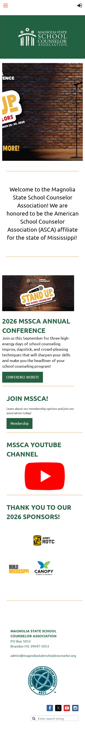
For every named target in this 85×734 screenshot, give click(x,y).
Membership (19, 423)
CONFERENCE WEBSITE (22, 377)
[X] (58, 708)
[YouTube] (67, 708)
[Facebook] (50, 708)
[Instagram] (75, 708)
